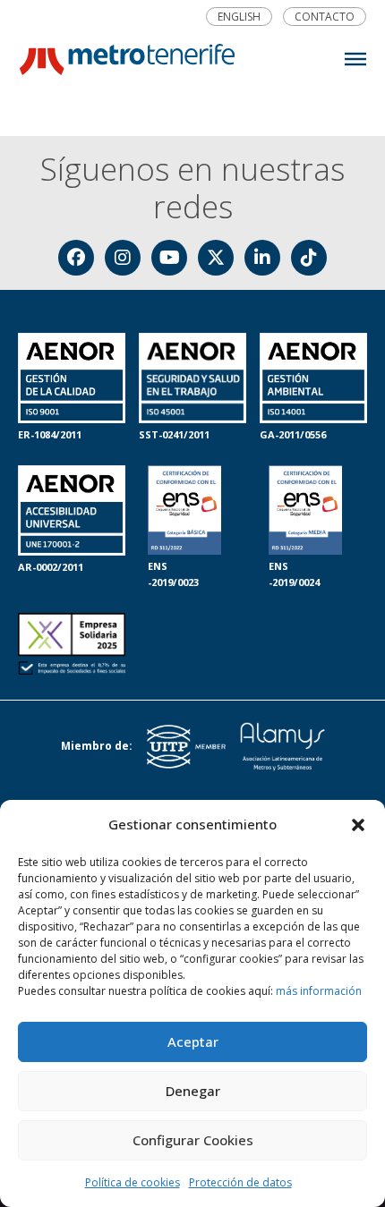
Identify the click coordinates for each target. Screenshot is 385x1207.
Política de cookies (132, 1182)
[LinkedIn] (262, 258)
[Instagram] (123, 258)
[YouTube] (169, 258)
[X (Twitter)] (216, 258)
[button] (358, 825)
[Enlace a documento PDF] (71, 645)
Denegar (193, 1091)
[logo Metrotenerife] (127, 63)
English (239, 17)
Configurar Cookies (193, 1140)
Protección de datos (240, 1182)
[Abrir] (355, 59)
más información (319, 991)
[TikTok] (309, 258)
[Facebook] (76, 258)
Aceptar (192, 1041)
